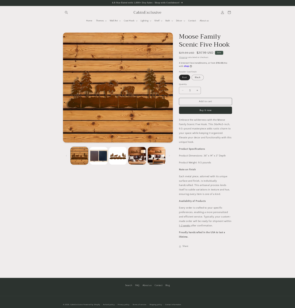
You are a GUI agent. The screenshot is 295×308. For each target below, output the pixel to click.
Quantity (183, 84)
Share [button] (185, 246)
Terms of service (139, 304)
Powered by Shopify (91, 305)
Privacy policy (124, 304)
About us (147, 285)
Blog (167, 285)
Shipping (183, 57)
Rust (184, 77)
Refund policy (109, 304)
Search (128, 285)
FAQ (137, 285)
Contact (158, 285)
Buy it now (206, 110)
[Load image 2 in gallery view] (98, 156)
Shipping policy (155, 304)
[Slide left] (66, 155)
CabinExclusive (76, 305)
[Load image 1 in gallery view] (79, 156)
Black (198, 77)
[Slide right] (169, 155)
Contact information (173, 304)
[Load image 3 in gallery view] (118, 156)
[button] (66, 12)
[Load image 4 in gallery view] (137, 156)
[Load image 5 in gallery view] (156, 156)
